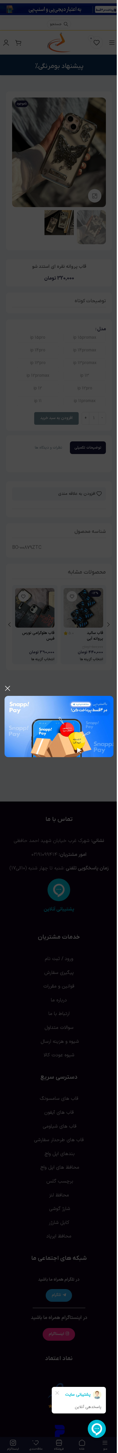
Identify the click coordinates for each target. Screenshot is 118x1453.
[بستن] (7, 688)
